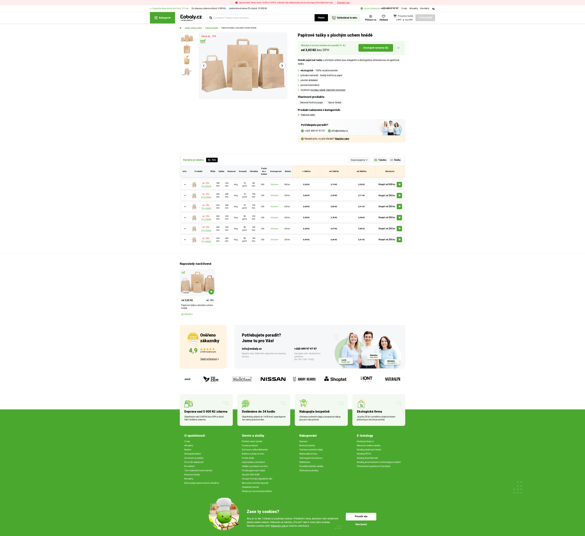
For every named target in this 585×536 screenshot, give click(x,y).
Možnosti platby (307, 445)
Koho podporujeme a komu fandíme (201, 483)
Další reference (208, 359)
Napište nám (342, 138)
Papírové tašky (211, 28)
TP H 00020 (206, 197)
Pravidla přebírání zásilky (311, 466)
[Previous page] (203, 65)
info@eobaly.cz (252, 348)
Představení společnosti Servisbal (373, 466)
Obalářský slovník (250, 487)
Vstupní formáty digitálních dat (257, 478)
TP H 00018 (206, 186)
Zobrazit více (343, 2)
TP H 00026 (206, 219)
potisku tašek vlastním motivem (328, 90)
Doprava (303, 441)
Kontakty (424, 8)
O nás (404, 8)
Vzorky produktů (250, 445)
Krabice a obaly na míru (253, 454)
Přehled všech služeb (252, 441)
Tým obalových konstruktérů (198, 470)
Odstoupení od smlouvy (310, 458)
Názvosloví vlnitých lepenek (255, 483)
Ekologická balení (192, 454)
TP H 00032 (206, 241)
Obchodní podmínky (308, 470)
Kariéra (187, 449)
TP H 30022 (206, 208)
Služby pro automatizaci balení (257, 491)
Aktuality (413, 8)
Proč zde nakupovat (194, 462)
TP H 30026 (206, 230)
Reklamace (304, 462)
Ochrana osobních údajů (311, 449)
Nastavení (361, 524)
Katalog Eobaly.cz (365, 441)
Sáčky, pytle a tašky (193, 28)
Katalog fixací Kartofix (367, 458)
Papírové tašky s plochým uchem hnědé (239, 28)
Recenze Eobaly (192, 474)
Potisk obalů (248, 458)
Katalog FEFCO (364, 454)
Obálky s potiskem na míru (255, 466)
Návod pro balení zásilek (368, 445)
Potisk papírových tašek (253, 470)
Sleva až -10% (208, 36)
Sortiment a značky (193, 458)
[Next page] (282, 65)
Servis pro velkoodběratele (255, 449)
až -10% (205, 183)
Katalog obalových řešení (369, 449)
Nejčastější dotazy (308, 454)
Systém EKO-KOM (250, 474)
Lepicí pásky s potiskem (253, 462)
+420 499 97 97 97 (389, 8)
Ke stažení (189, 466)
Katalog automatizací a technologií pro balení (379, 462)
